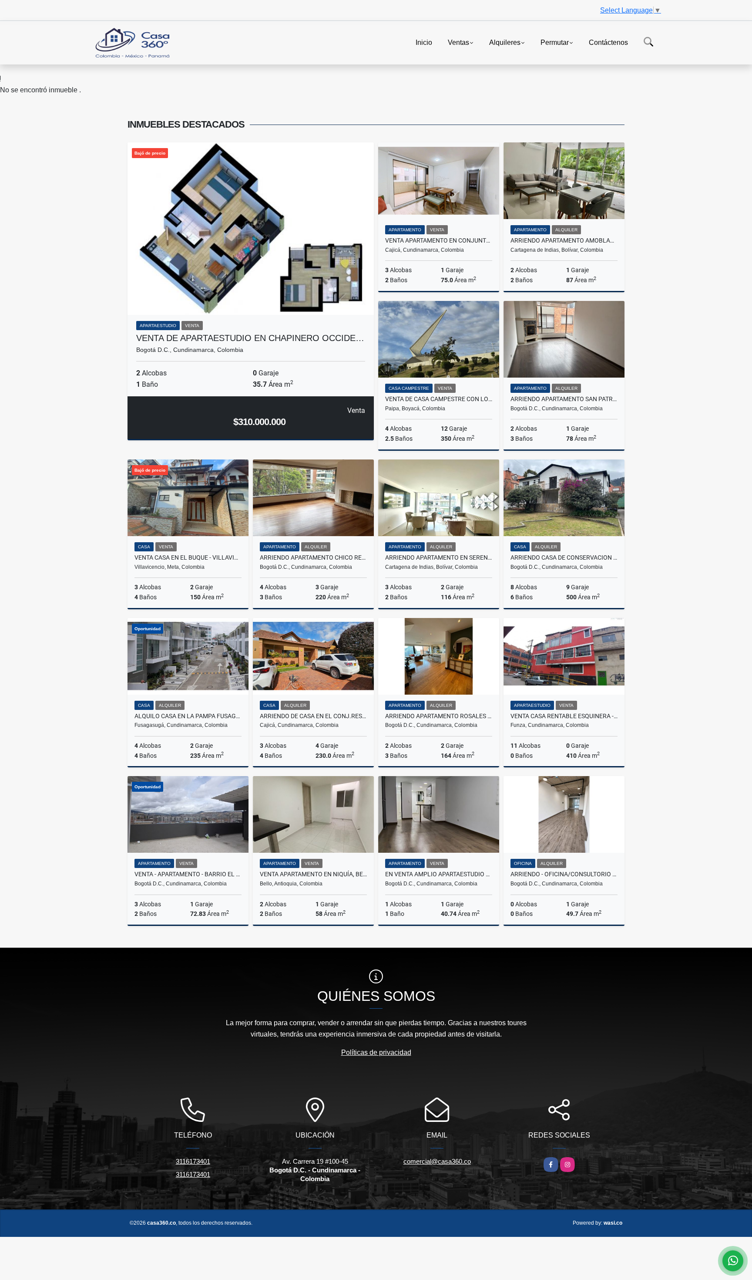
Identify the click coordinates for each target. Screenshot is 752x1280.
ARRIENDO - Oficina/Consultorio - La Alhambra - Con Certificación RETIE (564, 874)
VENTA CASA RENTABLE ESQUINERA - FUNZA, (564, 716)
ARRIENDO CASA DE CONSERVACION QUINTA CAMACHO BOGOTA (564, 557)
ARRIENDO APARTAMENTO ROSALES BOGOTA (438, 716)
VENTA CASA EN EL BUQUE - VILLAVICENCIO (188, 557)
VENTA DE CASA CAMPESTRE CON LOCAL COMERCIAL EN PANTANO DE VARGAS (438, 398)
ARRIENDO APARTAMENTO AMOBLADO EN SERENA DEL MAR (564, 240)
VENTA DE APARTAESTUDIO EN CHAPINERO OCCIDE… (250, 338)
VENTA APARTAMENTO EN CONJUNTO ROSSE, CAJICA (438, 240)
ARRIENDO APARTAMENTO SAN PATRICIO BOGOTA (564, 398)
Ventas (458, 42)
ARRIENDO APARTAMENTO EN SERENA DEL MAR (438, 557)
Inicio (424, 42)
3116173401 (193, 1161)
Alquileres (504, 42)
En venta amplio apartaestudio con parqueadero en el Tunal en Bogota (438, 874)
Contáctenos (608, 42)
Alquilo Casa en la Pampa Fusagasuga (188, 716)
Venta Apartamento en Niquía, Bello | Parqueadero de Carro (313, 874)
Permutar (554, 42)
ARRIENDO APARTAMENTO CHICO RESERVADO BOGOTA (313, 557)
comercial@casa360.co (437, 1161)
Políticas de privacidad (376, 1052)
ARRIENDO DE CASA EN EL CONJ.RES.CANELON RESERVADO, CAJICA (313, 716)
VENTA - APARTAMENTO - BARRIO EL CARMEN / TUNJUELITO (188, 874)
